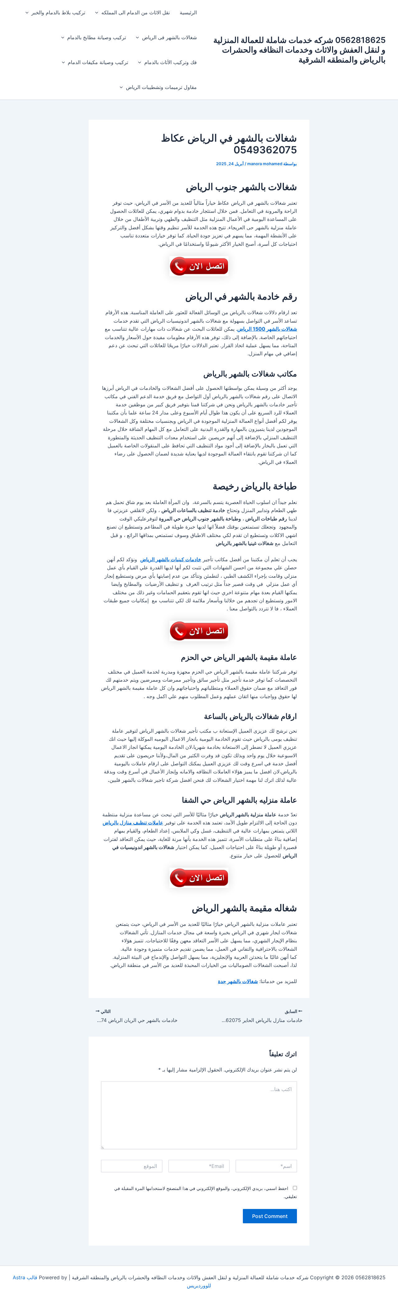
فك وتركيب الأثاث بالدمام (170, 62)
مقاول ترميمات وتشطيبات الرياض (161, 87)
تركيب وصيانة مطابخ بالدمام (96, 37)
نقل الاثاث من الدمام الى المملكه (135, 12)
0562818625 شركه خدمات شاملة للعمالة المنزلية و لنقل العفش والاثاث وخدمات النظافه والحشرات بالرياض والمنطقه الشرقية (299, 49)
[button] (98, 12)
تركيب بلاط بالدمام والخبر (58, 12)
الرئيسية (188, 12)
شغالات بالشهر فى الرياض (169, 37)
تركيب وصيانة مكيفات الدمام (98, 62)
